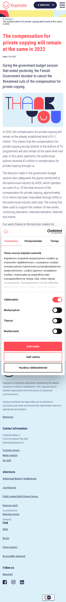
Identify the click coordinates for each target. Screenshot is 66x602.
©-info (6, 538)
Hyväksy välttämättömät (33, 367)
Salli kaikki (33, 346)
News (5, 56)
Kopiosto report (10, 505)
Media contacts (10, 455)
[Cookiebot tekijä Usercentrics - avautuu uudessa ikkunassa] (47, 231)
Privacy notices (10, 547)
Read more (8, 417)
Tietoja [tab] (54, 241)
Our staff (7, 460)
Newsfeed (8, 574)
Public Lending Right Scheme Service (20, 496)
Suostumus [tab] (11, 241)
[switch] (57, 310)
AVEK (5, 529)
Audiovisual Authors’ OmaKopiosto (20, 478)
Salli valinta (33, 357)
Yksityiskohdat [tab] (33, 241)
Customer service (11, 450)
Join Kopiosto (9, 487)
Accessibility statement (14, 556)
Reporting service (11, 514)
